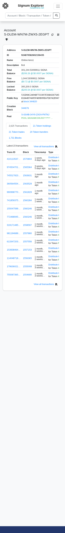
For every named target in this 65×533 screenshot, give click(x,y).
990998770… (13, 192)
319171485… (13, 225)
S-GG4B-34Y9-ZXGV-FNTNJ (35, 114)
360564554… (13, 184)
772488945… (13, 217)
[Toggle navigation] (58, 6)
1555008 (27, 266)
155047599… (13, 208)
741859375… (13, 200)
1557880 (27, 233)
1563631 (27, 175)
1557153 (27, 250)
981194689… (13, 233)
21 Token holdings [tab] (42, 126)
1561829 (27, 192)
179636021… (13, 266)
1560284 (27, 200)
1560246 (27, 208)
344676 (25, 108)
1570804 (27, 159)
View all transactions (44, 146)
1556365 (27, 258)
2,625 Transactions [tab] (18, 126)
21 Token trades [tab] (17, 132)
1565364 (27, 167)
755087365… (13, 274)
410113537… (13, 159)
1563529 (27, 184)
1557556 (27, 241)
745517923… (13, 175)
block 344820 (30, 101)
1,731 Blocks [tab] (15, 138)
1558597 (27, 225)
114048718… (13, 258)
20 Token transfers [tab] (39, 132)
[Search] (56, 16)
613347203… (13, 241)
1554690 (27, 274)
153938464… (13, 250)
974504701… (13, 167)
